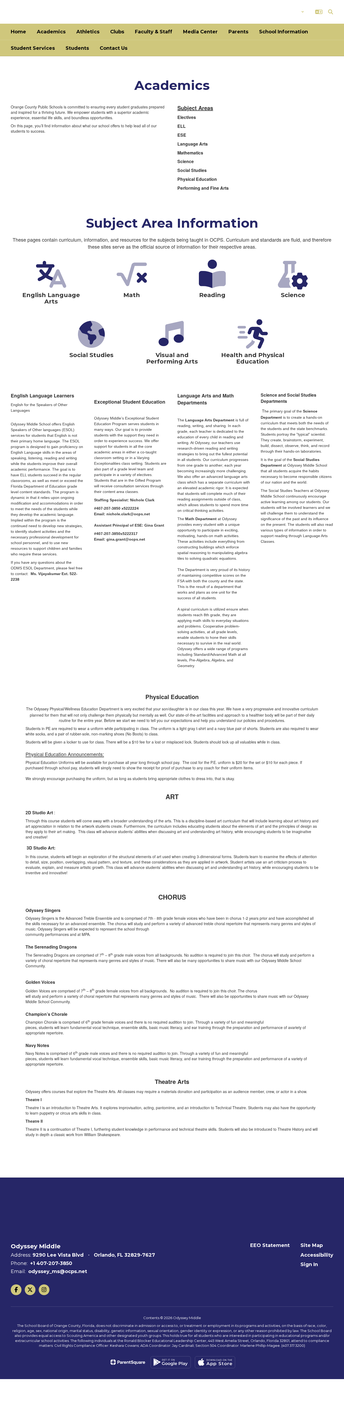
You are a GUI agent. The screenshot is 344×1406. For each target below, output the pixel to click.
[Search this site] (330, 12)
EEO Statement (270, 1245)
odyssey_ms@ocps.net (57, 1271)
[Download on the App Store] (215, 1362)
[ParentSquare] (127, 1362)
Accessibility (316, 1255)
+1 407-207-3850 (51, 1263)
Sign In (309, 1264)
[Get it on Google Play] (170, 1362)
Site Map (311, 1245)
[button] (290, 12)
